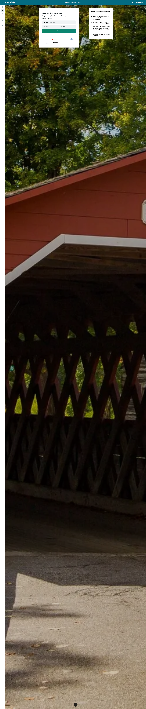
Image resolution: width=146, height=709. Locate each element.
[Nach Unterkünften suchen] (3, 10)
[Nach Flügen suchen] (3, 7)
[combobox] (48, 19)
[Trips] (3, 20)
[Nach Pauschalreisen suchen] (3, 16)
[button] (2, 2)
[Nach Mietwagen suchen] (3, 13)
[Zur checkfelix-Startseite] (10, 2)
